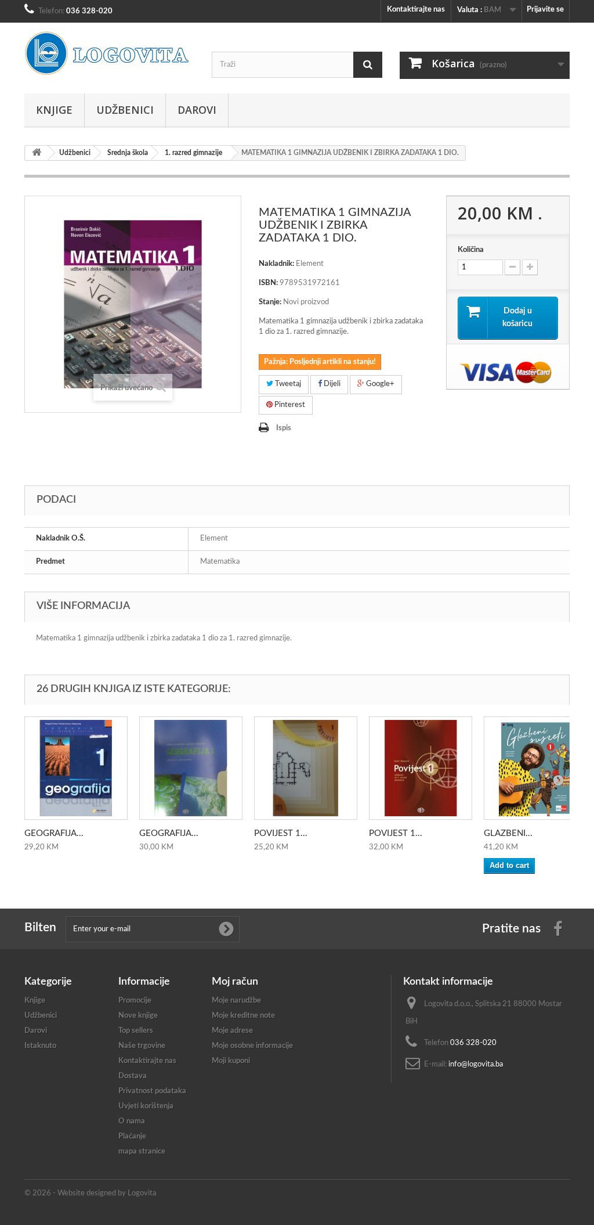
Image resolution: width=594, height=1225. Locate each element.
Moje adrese (232, 1031)
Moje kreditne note (243, 1015)
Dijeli (331, 384)
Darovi (197, 110)
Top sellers (135, 1031)
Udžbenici (125, 110)
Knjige (54, 110)
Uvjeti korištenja (145, 1106)
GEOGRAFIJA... (54, 833)
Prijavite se (545, 9)
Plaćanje (132, 1136)
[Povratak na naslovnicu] (37, 153)
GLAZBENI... (508, 833)
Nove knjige (138, 1015)
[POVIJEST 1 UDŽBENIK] (305, 768)
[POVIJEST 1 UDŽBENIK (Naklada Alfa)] (420, 768)
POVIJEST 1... (280, 833)
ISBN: (268, 283)
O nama (131, 1121)
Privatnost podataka (152, 1091)
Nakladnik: (276, 264)
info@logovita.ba (475, 1064)
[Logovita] (109, 53)
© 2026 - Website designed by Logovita (90, 1193)
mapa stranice (141, 1151)
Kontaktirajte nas (416, 9)
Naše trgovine (141, 1046)
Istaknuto (40, 1046)
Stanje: (270, 302)
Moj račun (235, 982)
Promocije (134, 1000)
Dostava (132, 1076)
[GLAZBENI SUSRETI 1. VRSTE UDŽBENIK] (535, 768)
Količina (471, 250)
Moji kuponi (231, 1061)
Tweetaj (287, 384)
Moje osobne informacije (252, 1046)
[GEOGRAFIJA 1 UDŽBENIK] (76, 768)
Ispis (283, 428)
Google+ (379, 384)
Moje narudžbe (236, 1000)
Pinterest (289, 405)
